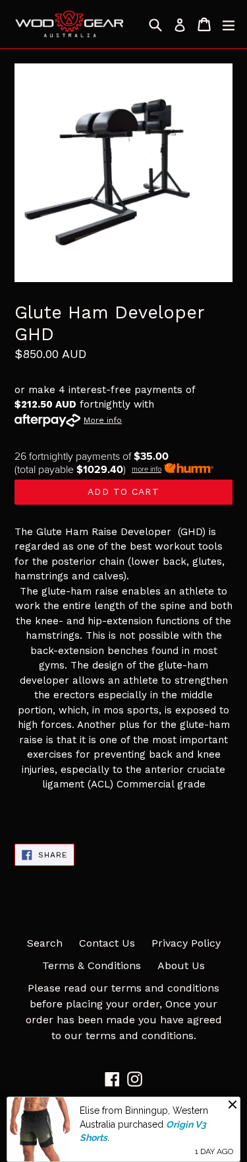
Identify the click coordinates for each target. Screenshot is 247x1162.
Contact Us (107, 943)
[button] (123, 812)
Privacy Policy (186, 943)
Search (45, 943)
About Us (181, 965)
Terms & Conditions (91, 965)
